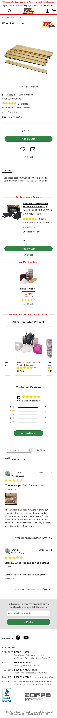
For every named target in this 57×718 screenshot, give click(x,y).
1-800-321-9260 (21, 652)
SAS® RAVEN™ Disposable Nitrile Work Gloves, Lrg (35, 205)
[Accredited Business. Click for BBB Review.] (6, 695)
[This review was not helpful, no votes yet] (49, 537)
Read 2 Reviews (24, 107)
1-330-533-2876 (21, 677)
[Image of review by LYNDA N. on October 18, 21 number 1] (11, 499)
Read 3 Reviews (44, 222)
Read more (28, 526)
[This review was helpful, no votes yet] (44, 537)
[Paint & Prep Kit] (28, 276)
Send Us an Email (23, 662)
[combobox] (15, 459)
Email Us (50, 5)
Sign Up (28, 621)
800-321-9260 (36, 5)
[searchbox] (16, 450)
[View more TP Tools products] (48, 24)
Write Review (8, 107)
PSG (34, 699)
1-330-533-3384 (21, 669)
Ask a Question (9, 112)
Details (7, 170)
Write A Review (28, 433)
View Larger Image (27, 86)
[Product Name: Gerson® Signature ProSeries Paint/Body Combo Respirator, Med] (28, 351)
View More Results (14, 17)
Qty (24, 130)
